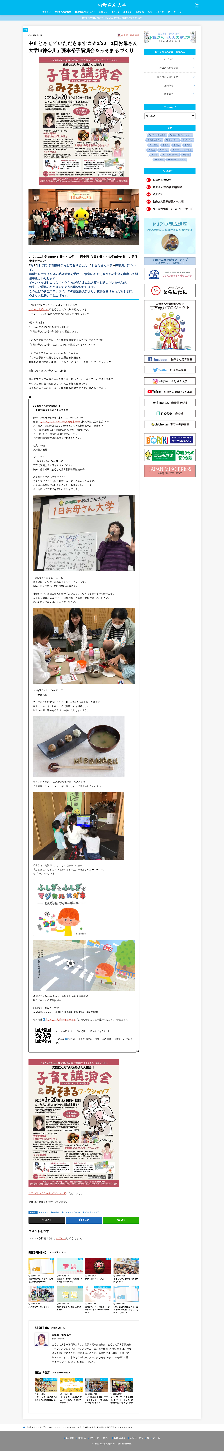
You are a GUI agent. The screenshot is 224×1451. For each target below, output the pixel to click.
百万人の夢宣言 (171, 155)
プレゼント (173, 140)
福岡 (187, 155)
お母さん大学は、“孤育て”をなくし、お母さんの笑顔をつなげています (112, 18)
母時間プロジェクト (183, 150)
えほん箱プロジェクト (181, 135)
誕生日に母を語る (177, 159)
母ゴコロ (47, 12)
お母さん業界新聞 (63, 12)
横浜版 (56, 1212)
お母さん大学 (112, 5)
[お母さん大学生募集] (170, 180)
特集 (156, 155)
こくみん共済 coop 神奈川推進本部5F (60, 421)
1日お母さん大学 (92, 1212)
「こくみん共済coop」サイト (60, 1019)
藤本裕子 (127, 12)
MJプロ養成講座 (158, 135)
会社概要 (70, 1438)
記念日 (160, 159)
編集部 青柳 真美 (130, 35)
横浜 (153, 150)
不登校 (155, 145)
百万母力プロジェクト (85, 12)
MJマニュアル (136, 1438)
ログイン (160, 12)
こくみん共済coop (38, 309)
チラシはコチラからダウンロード (47, 1193)
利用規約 (82, 1438)
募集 (25, 30)
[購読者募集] (170, 187)
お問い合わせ (120, 1438)
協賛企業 (140, 12)
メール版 (189, 140)
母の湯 (165, 150)
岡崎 (189, 145)
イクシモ (115, 12)
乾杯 (167, 145)
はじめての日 (155, 140)
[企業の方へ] (170, 209)
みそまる (44, 1212)
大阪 (178, 145)
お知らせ (103, 12)
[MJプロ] (170, 194)
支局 (150, 12)
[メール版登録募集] (170, 201)
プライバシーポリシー (100, 1438)
